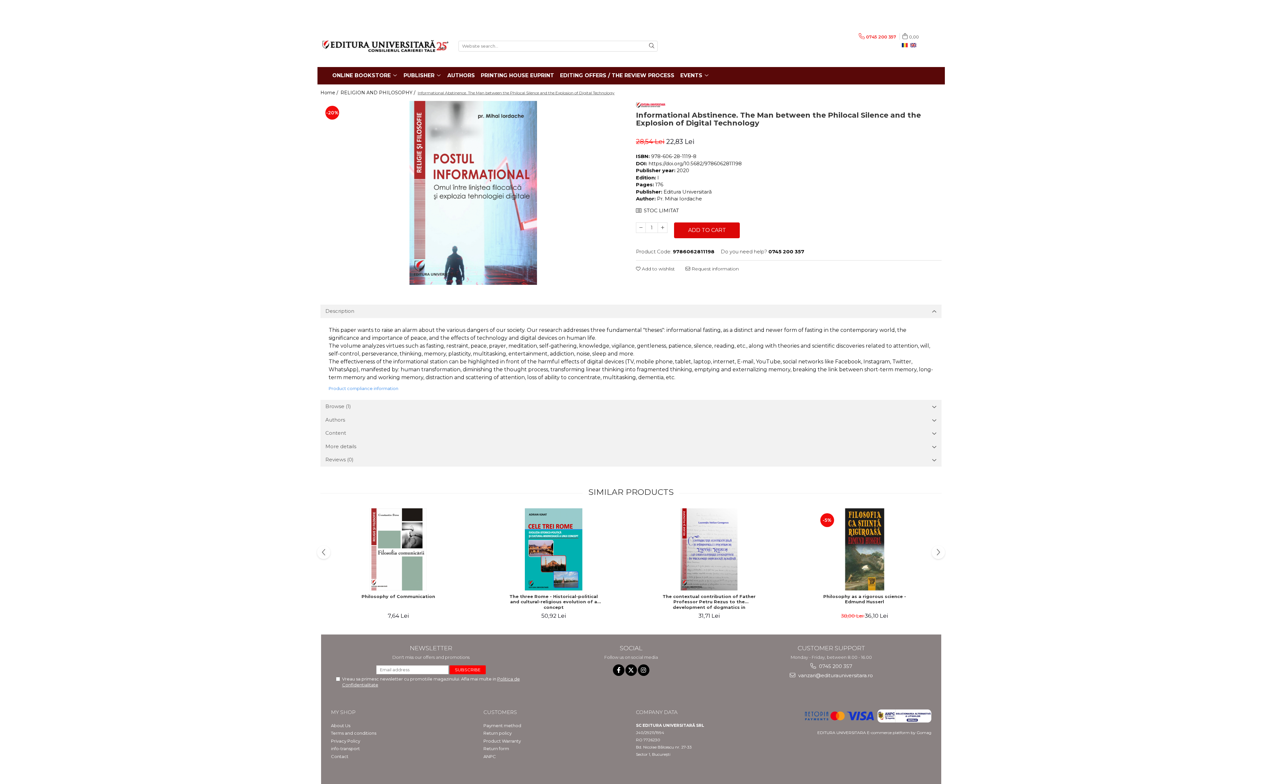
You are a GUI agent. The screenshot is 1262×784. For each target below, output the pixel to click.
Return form (496, 748)
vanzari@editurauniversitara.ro (835, 675)
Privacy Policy (345, 741)
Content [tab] (335, 433)
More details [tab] (340, 446)
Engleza (914, 45)
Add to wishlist (658, 269)
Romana (906, 45)
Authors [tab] (335, 420)
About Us (340, 725)
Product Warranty (502, 741)
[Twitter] (631, 670)
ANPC (489, 756)
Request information (714, 269)
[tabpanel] (473, 193)
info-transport (345, 748)
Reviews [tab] (339, 459)
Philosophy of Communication (398, 596)
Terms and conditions (353, 733)
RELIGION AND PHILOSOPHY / (378, 93)
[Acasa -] (385, 46)
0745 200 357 (835, 666)
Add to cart (707, 230)
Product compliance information (363, 388)
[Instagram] (643, 670)
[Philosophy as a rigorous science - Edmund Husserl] (864, 549)
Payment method (502, 725)
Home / (329, 93)
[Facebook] (618, 670)
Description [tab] (339, 311)
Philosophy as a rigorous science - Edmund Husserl (864, 599)
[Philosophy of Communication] (398, 549)
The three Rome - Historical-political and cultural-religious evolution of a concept (553, 602)
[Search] (652, 46)
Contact (339, 756)
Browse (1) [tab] (338, 406)
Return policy (497, 733)
